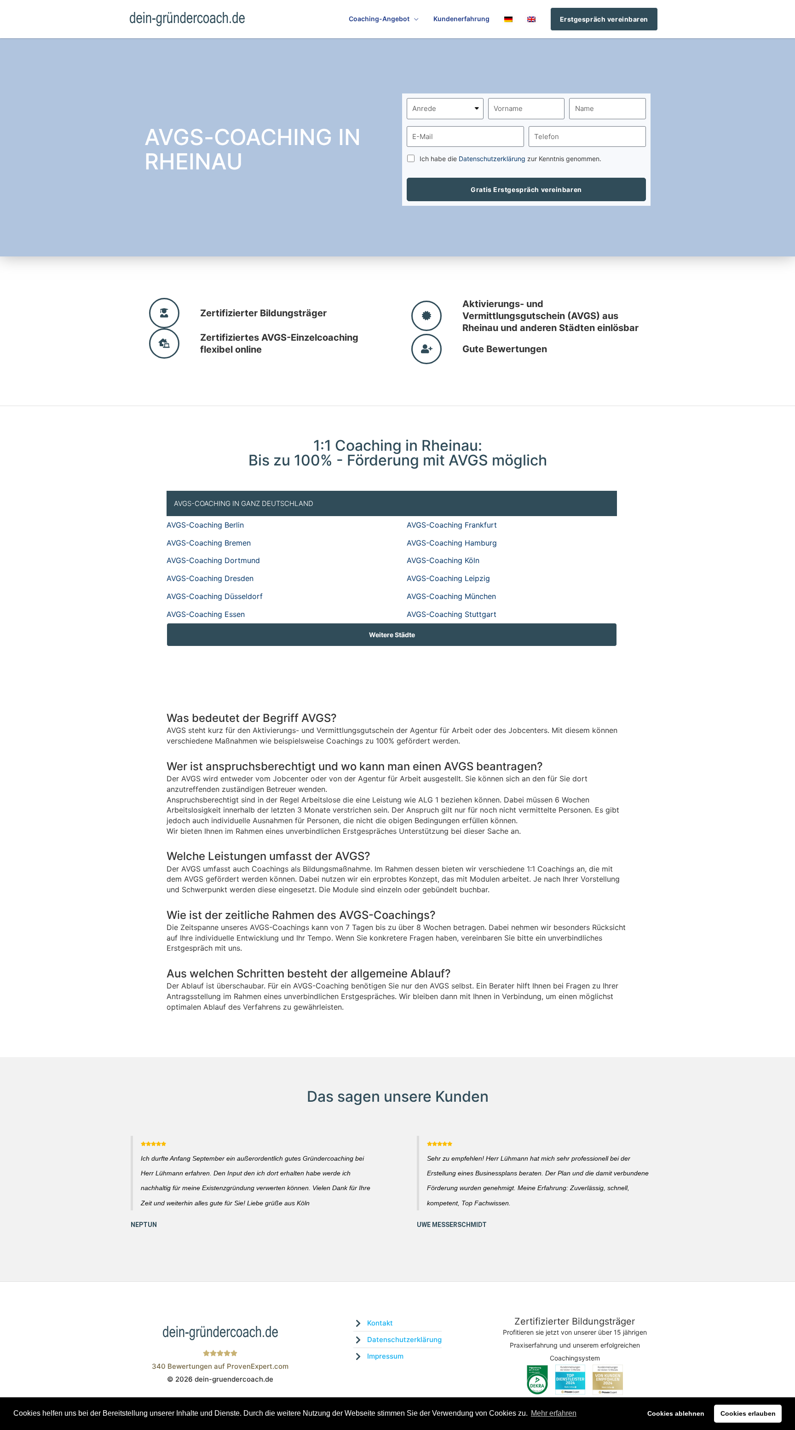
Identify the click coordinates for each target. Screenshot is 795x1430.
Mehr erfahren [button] (553, 1413)
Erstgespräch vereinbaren (604, 19)
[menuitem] (508, 19)
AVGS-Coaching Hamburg (452, 542)
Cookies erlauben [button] (748, 1413)
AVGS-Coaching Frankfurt (452, 524)
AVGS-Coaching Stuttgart (451, 614)
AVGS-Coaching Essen (206, 614)
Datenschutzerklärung (492, 159)
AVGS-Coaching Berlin (205, 524)
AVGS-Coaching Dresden (210, 578)
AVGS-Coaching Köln (443, 560)
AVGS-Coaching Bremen (209, 542)
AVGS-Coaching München (451, 596)
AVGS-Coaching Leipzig (448, 578)
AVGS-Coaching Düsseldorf (215, 596)
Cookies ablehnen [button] (675, 1413)
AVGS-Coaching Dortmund (213, 560)
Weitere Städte (392, 635)
